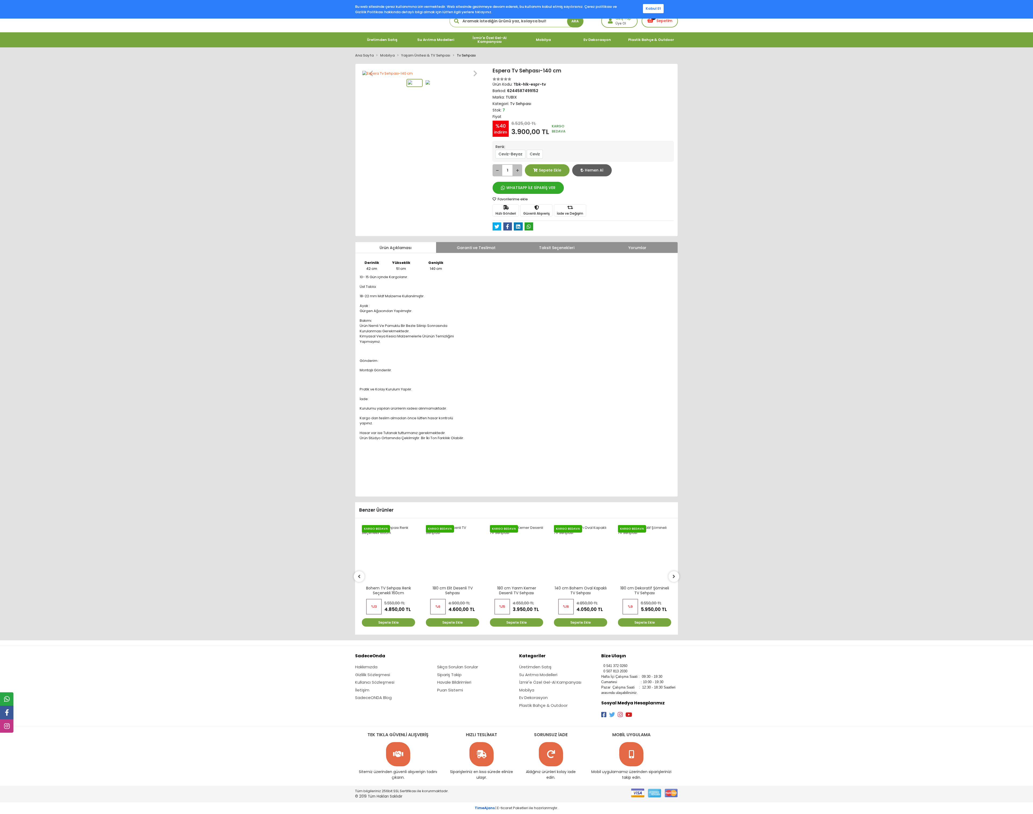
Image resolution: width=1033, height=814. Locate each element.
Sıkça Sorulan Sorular (457, 667)
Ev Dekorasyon (533, 697)
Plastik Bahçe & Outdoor (543, 705)
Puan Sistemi (450, 690)
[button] (371, 73)
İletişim (362, 690)
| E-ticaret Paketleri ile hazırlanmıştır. (516, 807)
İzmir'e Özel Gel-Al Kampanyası (550, 682)
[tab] (395, 247)
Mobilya (526, 690)
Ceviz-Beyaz (510, 154)
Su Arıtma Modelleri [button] (435, 39)
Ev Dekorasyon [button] (597, 39)
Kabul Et (653, 8)
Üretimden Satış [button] (382, 39)
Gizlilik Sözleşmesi (372, 674)
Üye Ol (620, 23)
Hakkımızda (366, 667)
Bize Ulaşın (613, 656)
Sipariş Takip (449, 674)
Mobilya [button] (543, 39)
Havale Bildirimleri (454, 682)
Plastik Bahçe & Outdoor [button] (651, 39)
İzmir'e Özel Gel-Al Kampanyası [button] (490, 39)
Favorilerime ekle (512, 199)
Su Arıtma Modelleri (538, 674)
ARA (575, 21)
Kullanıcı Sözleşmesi (374, 682)
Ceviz (535, 154)
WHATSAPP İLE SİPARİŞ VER (531, 187)
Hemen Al (594, 170)
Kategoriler (532, 656)
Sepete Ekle (550, 170)
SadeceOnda (370, 656)
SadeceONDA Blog (373, 697)
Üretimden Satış (535, 667)
